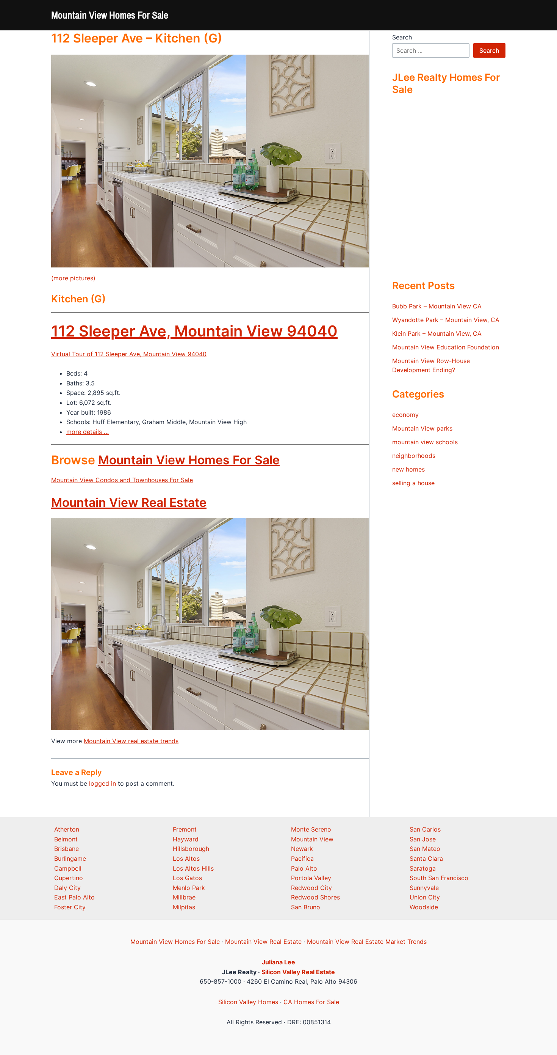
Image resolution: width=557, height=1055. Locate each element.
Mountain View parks (422, 428)
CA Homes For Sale (311, 1002)
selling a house (413, 483)
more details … (87, 432)
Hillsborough (191, 848)
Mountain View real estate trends (131, 741)
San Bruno (305, 907)
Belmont (66, 839)
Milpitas (184, 907)
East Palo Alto (74, 897)
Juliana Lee (278, 962)
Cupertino (68, 878)
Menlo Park (189, 887)
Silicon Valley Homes (248, 1002)
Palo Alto (304, 868)
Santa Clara (426, 858)
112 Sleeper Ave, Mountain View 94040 (194, 331)
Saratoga (423, 868)
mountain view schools (425, 442)
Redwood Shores (315, 897)
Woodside (424, 907)
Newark (302, 848)
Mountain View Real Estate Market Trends (367, 941)
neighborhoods (413, 455)
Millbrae (184, 897)
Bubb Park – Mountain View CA (437, 306)
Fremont (185, 829)
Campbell (67, 868)
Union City (425, 897)
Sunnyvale (424, 887)
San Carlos (425, 829)
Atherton (66, 829)
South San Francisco (439, 878)
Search (402, 37)
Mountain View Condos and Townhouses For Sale (122, 480)
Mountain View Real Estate (129, 502)
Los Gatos (187, 878)
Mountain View (312, 839)
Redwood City (311, 887)
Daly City (67, 887)
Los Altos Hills (193, 868)
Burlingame (70, 858)
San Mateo (425, 848)
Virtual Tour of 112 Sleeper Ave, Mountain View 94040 (129, 354)
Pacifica (302, 858)
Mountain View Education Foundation (445, 347)
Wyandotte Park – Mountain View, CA (445, 320)
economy (405, 414)
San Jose (423, 839)
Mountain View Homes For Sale (109, 15)
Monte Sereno (311, 829)
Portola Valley (311, 878)
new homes (408, 469)
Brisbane (66, 848)
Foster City (70, 907)
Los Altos (186, 858)
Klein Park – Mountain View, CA (437, 333)
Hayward (186, 839)
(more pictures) (73, 278)
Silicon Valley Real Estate (298, 972)
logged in (102, 783)
